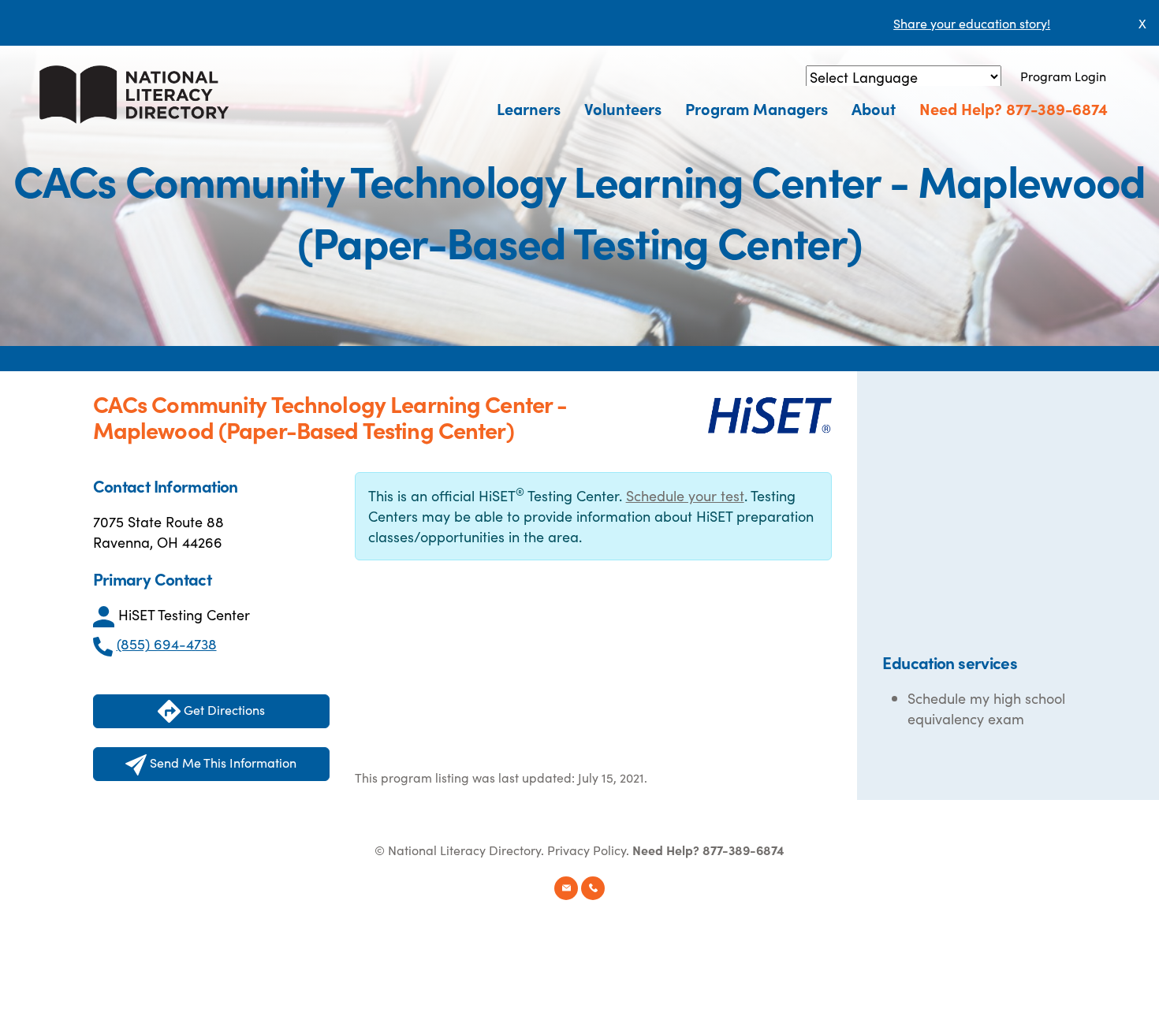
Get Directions (223, 709)
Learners (529, 108)
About (874, 108)
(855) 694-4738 (167, 643)
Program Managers (756, 108)
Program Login (1063, 75)
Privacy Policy (586, 849)
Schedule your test (685, 495)
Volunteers (622, 108)
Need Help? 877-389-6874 (1013, 108)
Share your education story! (971, 23)
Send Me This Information (221, 762)
